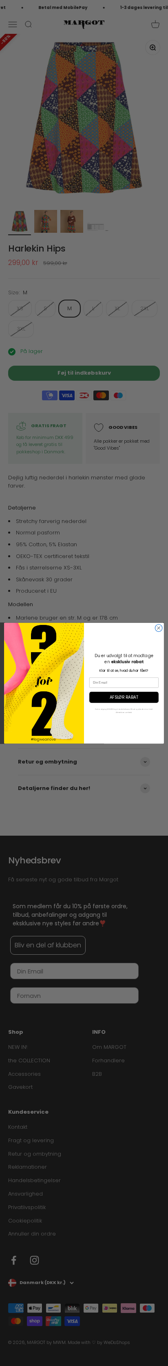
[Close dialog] (158, 627)
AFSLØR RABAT (124, 697)
